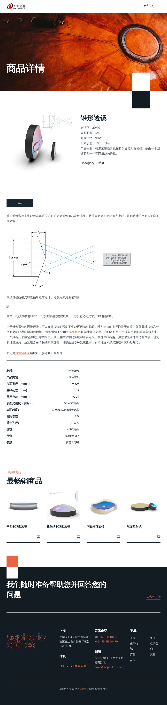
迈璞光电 (81, 688)
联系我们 (151, 596)
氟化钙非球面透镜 (58, 526)
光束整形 (75, 332)
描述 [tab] (19, 202)
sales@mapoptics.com (108, 667)
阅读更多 (38, 536)
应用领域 (134, 646)
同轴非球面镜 (95, 526)
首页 (132, 638)
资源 (152, 638)
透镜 (101, 163)
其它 (152, 654)
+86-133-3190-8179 (106, 641)
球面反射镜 (134, 526)
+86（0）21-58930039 (73, 665)
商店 (132, 660)
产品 (132, 654)
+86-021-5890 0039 (106, 637)
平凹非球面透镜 (17, 526)
